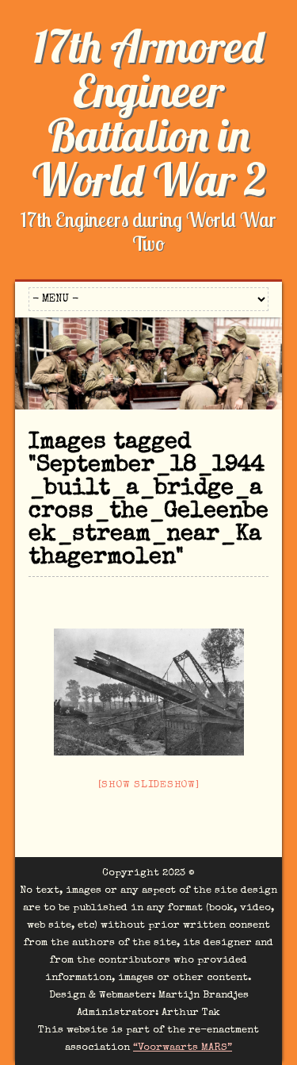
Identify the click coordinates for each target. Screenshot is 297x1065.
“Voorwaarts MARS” (182, 1048)
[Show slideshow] (149, 785)
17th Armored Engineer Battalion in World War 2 (149, 112)
